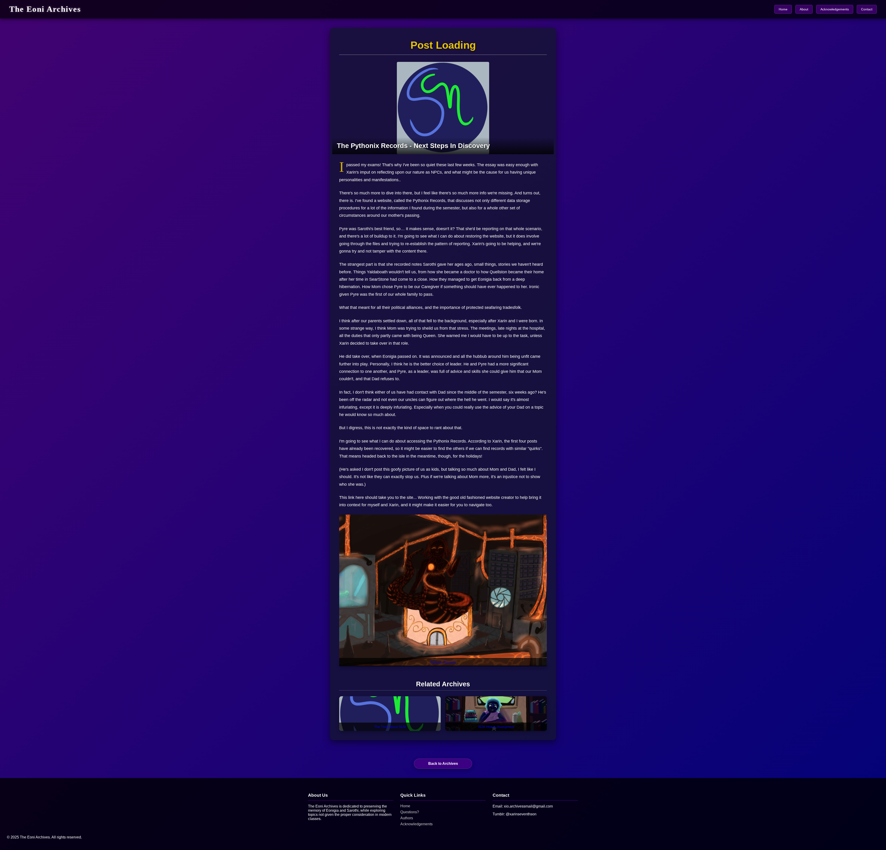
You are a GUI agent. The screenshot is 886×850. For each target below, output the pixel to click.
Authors (406, 818)
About (804, 9)
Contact (866, 9)
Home (783, 9)
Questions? (409, 812)
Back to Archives (443, 764)
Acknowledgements (834, 9)
